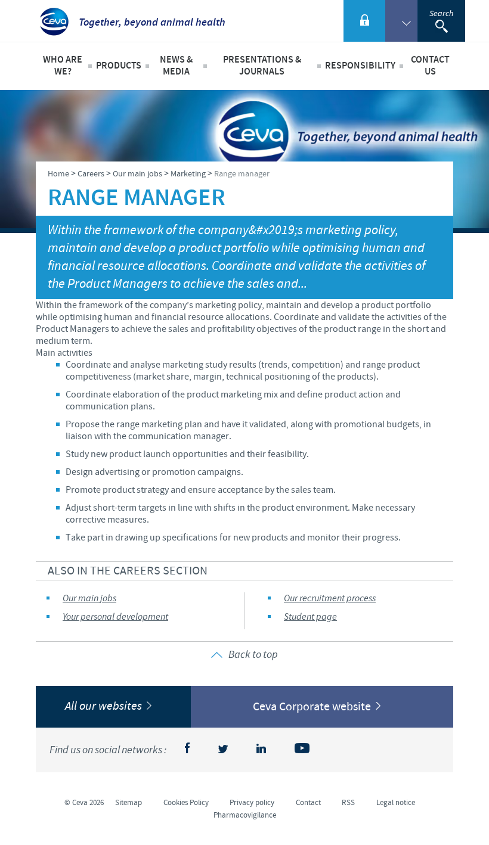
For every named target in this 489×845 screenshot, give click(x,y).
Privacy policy (252, 802)
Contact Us (430, 66)
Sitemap (128, 802)
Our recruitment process (330, 598)
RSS (348, 802)
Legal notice (395, 802)
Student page (310, 617)
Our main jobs (89, 598)
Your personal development (115, 617)
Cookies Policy (186, 802)
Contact (308, 802)
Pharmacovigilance (244, 815)
